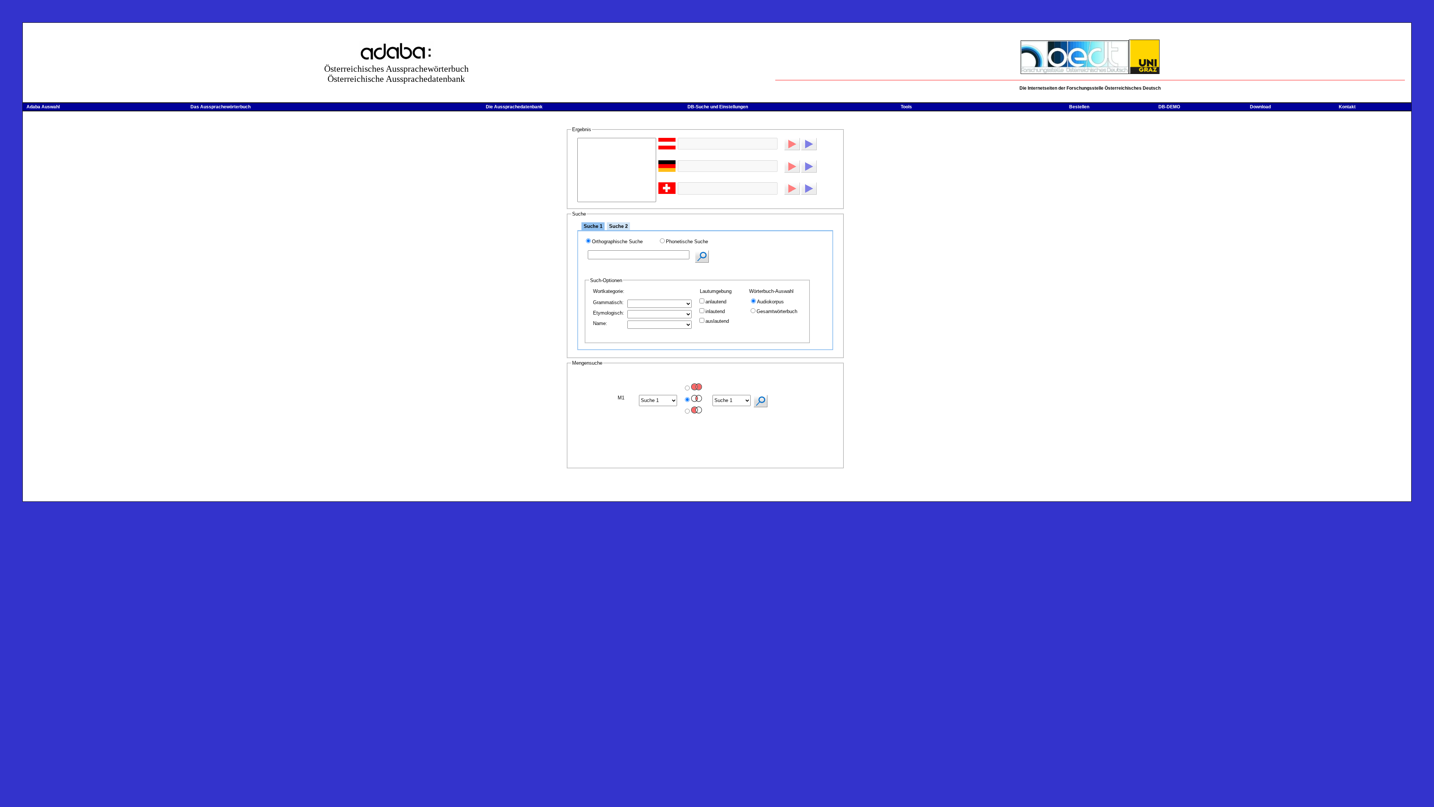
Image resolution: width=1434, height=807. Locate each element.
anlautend (715, 301)
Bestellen (1079, 106)
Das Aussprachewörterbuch (220, 106)
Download (1260, 106)
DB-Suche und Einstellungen (717, 106)
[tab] (593, 226)
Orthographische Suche (617, 241)
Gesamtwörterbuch (777, 311)
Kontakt (1347, 106)
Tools (906, 106)
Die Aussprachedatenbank (514, 106)
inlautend (715, 311)
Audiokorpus (770, 301)
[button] (792, 144)
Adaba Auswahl (43, 106)
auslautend (717, 321)
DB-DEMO (1169, 106)
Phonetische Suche (687, 241)
